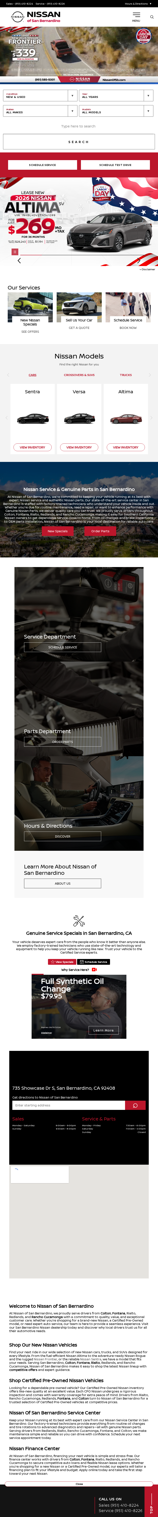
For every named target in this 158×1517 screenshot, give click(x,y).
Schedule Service (62, 647)
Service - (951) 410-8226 (50, 3)
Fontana (118, 1313)
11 (151, 220)
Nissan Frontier (45, 1359)
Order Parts (100, 531)
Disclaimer (148, 269)
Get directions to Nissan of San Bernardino (45, 1097)
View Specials (64, 962)
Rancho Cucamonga (47, 1317)
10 (151, 217)
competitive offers (23, 1370)
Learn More (103, 1030)
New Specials (58, 531)
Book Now (128, 327)
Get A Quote (79, 327)
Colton (106, 1313)
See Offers (30, 331)
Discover (62, 836)
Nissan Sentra (90, 1359)
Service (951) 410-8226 (121, 1510)
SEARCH (79, 142)
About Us (63, 883)
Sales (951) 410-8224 (119, 1505)
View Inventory (32, 447)
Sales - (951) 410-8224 (19, 3)
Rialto (95, 1363)
